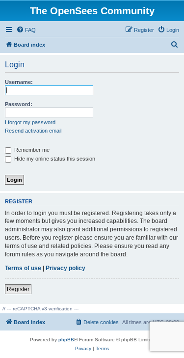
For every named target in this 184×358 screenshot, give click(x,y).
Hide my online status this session (54, 159)
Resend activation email (33, 131)
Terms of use (23, 268)
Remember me (31, 150)
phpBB (66, 339)
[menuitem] (26, 30)
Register (18, 289)
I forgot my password (30, 122)
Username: (19, 82)
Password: (18, 104)
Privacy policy (65, 268)
